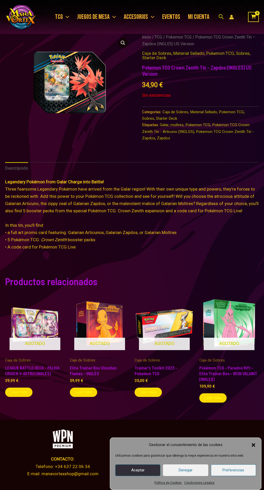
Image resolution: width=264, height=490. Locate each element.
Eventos (171, 17)
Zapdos (163, 138)
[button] (253, 445)
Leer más (18, 392)
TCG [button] (59, 17)
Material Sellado (188, 53)
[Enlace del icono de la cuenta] (231, 17)
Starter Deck (154, 57)
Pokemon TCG (179, 37)
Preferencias (233, 470)
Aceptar (138, 470)
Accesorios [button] (136, 17)
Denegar (186, 470)
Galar (164, 125)
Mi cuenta (198, 17)
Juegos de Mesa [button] (93, 17)
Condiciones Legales (199, 483)
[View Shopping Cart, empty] (253, 17)
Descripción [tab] (16, 168)
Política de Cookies (168, 483)
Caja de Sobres (156, 53)
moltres (177, 125)
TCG (158, 37)
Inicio (146, 37)
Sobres (243, 53)
